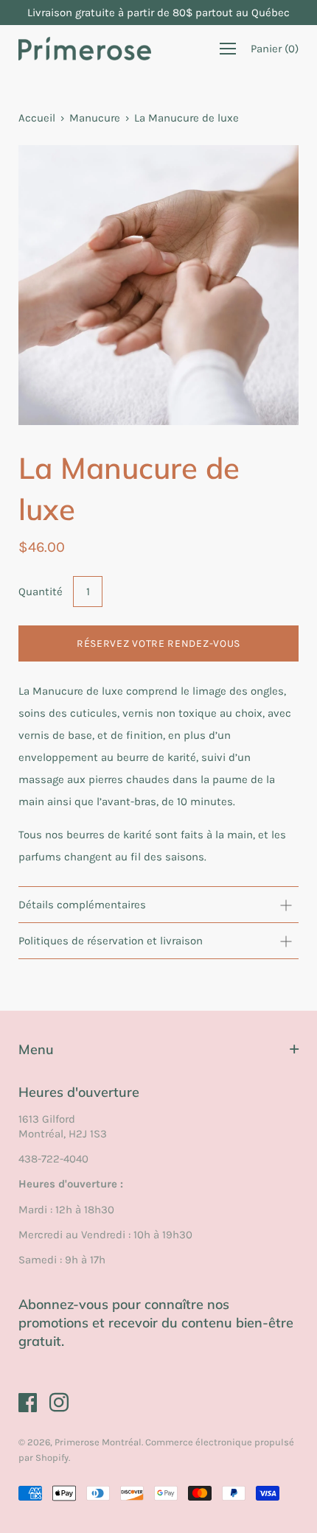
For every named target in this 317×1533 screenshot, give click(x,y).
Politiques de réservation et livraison (110, 940)
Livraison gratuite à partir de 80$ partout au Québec (158, 12)
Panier (275, 48)
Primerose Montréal (98, 1442)
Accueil (36, 117)
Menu (36, 1049)
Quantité (40, 591)
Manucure (94, 117)
